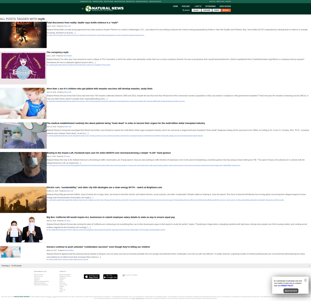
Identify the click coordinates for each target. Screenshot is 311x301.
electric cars (128, 200)
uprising (135, 35)
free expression (116, 165)
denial (66, 35)
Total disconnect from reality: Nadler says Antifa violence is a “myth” (82, 22)
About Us (212, 1)
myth (99, 35)
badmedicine (67, 101)
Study (169, 101)
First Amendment (93, 165)
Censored (61, 165)
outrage (171, 136)
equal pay (97, 230)
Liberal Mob (198, 200)
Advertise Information (41, 285)
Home (175, 6)
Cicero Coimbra (90, 136)
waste (282, 200)
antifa (50, 35)
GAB (61, 288)
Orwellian (159, 165)
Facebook (84, 165)
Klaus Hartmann (63, 259)
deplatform (76, 165)
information (82, 65)
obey (154, 165)
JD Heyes (67, 156)
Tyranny (142, 230)
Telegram (63, 278)
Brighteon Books (155, 1)
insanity (132, 136)
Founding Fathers (105, 165)
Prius (218, 200)
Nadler (103, 35)
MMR (155, 101)
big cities (82, 200)
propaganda (110, 35)
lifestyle (210, 200)
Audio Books (225, 6)
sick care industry (180, 136)
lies (96, 35)
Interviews (210, 6)
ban (57, 165)
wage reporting (150, 230)
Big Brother (57, 230)
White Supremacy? (234, 165)
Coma (104, 136)
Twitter (225, 165)
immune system (129, 101)
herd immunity (119, 101)
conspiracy (52, 65)
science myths (235, 200)
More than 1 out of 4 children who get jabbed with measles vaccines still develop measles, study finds (99, 88)
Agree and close (291, 291)
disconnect (72, 35)
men (128, 230)
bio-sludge (89, 200)
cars (94, 200)
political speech (168, 165)
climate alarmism (115, 200)
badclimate (60, 200)
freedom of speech (128, 165)
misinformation (144, 165)
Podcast (186, 6)
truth (108, 65)
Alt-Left (50, 230)
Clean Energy (104, 200)
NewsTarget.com (85, 1)
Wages (158, 230)
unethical (277, 200)
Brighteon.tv (130, 1)
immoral (186, 200)
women (162, 230)
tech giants (201, 165)
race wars (117, 35)
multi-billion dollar (159, 136)
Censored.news (97, 1)
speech (176, 165)
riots (126, 35)
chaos (55, 35)
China (91, 101)
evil (121, 136)
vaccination (175, 101)
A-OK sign (51, 165)
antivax (51, 259)
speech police (193, 165)
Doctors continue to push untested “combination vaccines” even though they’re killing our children (98, 247)
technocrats (209, 165)
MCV (145, 101)
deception (60, 35)
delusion (66, 65)
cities (98, 200)
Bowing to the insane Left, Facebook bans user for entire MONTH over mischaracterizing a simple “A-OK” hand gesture (109, 153)
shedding (164, 101)
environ (134, 200)
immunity (138, 101)
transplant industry (197, 136)
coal (122, 200)
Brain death (80, 136)
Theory (105, 65)
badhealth (59, 101)
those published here (138, 298)
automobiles (53, 200)
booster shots (84, 101)
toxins (271, 200)
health (56, 259)
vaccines (182, 101)
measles (150, 101)
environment (142, 200)
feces (168, 200)
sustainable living (263, 200)
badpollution (69, 200)
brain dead (72, 136)
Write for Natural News (41, 281)
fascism (103, 230)
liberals (205, 200)
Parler (62, 280)
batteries (76, 200)
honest (76, 65)
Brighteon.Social (142, 1)
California (75, 230)
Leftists (191, 200)
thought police (218, 165)
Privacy (49, 296)
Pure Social (63, 285)
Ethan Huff (67, 26)
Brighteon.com (119, 1)
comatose (110, 136)
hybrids (180, 200)
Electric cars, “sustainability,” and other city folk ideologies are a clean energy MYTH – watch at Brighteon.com (104, 187)
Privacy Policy (38, 274)
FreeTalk (62, 283)
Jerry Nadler (80, 35)
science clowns (225, 200)
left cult (86, 35)
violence (141, 35)
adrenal (51, 136)
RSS (61, 291)
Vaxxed (85, 259)
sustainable (253, 200)
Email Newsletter (65, 274)
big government (66, 230)
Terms (54, 296)
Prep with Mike (108, 1)
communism (83, 230)
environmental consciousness (156, 200)
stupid (131, 35)
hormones (126, 136)
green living (174, 200)
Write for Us (220, 1)
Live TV (198, 6)
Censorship (69, 165)
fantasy (71, 65)
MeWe (62, 286)
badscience (76, 101)
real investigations (96, 65)
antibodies (52, 101)
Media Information (40, 283)
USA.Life (62, 290)
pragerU (136, 230)
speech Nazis (183, 165)
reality (123, 35)
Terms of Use (38, 276)
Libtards (92, 35)
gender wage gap (112, 230)
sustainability (245, 200)
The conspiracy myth (58, 52)
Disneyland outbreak (107, 101)
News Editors (67, 56)
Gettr (61, 281)
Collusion (98, 136)
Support (228, 1)
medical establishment (145, 136)
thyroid (188, 136)
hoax (120, 230)
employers (90, 230)
